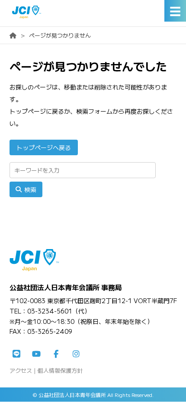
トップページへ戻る (43, 147)
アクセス (21, 370)
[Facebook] (56, 354)
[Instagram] (76, 354)
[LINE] (16, 354)
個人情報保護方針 (60, 370)
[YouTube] (36, 354)
